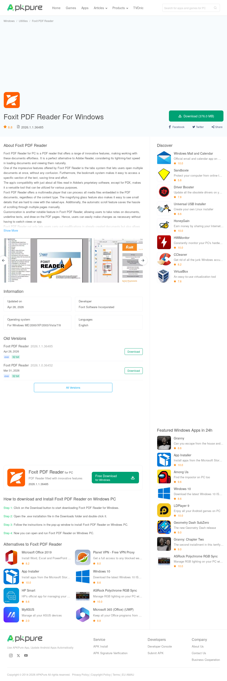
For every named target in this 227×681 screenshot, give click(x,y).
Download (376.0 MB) (199, 116)
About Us (198, 646)
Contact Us (199, 653)
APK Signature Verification (110, 653)
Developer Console (160, 646)
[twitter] (18, 655)
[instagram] (11, 655)
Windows (9, 21)
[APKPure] (24, 7)
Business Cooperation (206, 659)
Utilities (23, 21)
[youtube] (26, 655)
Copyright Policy (101, 674)
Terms (116, 674)
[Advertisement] (113, 57)
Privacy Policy (80, 674)
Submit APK (156, 653)
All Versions (73, 387)
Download (133, 351)
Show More (11, 230)
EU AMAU (128, 674)
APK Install (100, 646)
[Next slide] (142, 260)
